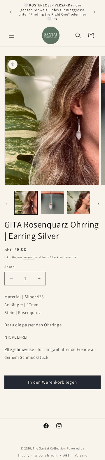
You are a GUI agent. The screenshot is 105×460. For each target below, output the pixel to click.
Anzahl (9, 266)
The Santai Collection (49, 448)
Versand (29, 257)
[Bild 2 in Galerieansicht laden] (52, 202)
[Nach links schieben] (6, 204)
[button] (11, 35)
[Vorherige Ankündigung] (10, 12)
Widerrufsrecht (46, 455)
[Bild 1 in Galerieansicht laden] (26, 202)
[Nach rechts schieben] (98, 204)
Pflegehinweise (19, 349)
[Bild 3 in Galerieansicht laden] (78, 202)
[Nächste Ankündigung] (94, 12)
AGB (66, 455)
